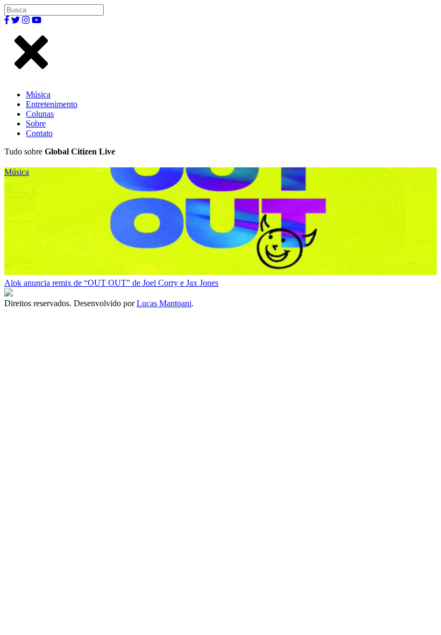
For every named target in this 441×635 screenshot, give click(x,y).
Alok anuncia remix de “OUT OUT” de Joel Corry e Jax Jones (111, 282)
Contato (39, 133)
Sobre (36, 123)
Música (38, 94)
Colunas (40, 113)
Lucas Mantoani (164, 303)
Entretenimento (51, 104)
